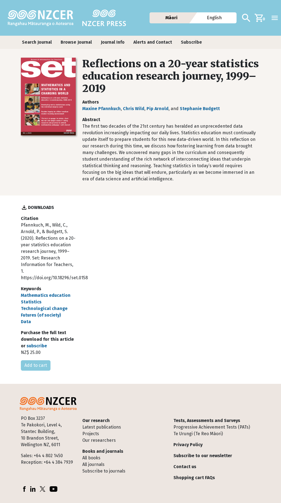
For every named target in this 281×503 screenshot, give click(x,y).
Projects (90, 433)
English (214, 17)
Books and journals (102, 451)
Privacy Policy (188, 444)
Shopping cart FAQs (194, 477)
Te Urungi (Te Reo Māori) (198, 433)
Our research (96, 420)
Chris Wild (133, 108)
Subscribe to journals (103, 471)
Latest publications (101, 427)
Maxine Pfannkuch (101, 108)
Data (26, 321)
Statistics (31, 301)
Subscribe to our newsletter (202, 455)
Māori (171, 17)
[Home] (42, 18)
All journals (93, 464)
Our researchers (99, 440)
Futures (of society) (41, 315)
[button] (37, 42)
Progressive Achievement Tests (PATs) (211, 427)
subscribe (37, 345)
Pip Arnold (157, 108)
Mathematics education (46, 295)
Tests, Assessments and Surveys (206, 420)
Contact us (184, 466)
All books (91, 457)
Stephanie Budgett (200, 108)
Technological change (44, 308)
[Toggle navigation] (274, 18)
